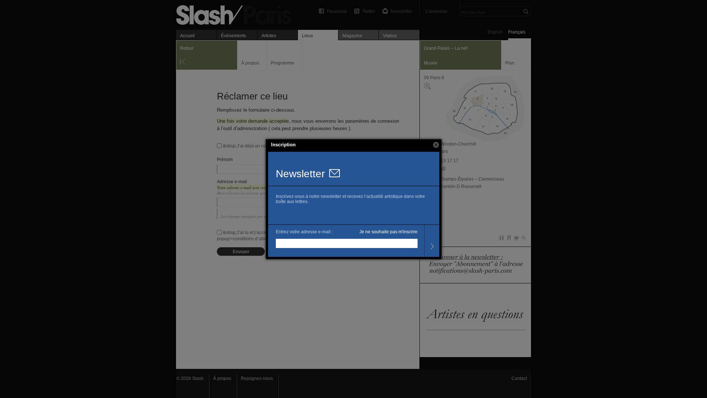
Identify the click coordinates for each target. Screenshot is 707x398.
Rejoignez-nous (257, 378)
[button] (436, 145)
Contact (519, 378)
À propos (222, 378)
